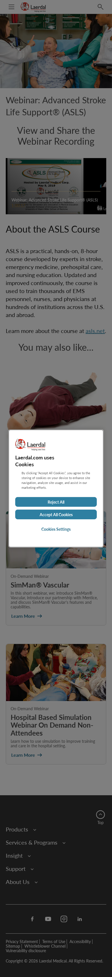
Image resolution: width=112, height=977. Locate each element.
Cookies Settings (56, 529)
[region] (56, 488)
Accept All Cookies (56, 514)
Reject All (56, 502)
